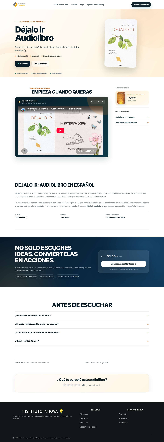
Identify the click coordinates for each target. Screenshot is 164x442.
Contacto (123, 414)
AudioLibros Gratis (60, 5)
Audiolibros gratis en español (126, 122)
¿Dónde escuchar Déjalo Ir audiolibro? (33, 315)
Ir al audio (23, 64)
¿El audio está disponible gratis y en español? (37, 324)
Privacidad (123, 418)
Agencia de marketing (95, 5)
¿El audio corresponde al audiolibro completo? (37, 332)
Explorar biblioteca (141, 4)
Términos (123, 423)
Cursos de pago (77, 5)
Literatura (84, 418)
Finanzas (84, 423)
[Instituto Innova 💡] (19, 4)
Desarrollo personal (88, 427)
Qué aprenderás (40, 64)
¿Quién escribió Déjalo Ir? (27, 341)
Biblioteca (84, 414)
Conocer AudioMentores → (123, 264)
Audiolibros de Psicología (125, 117)
